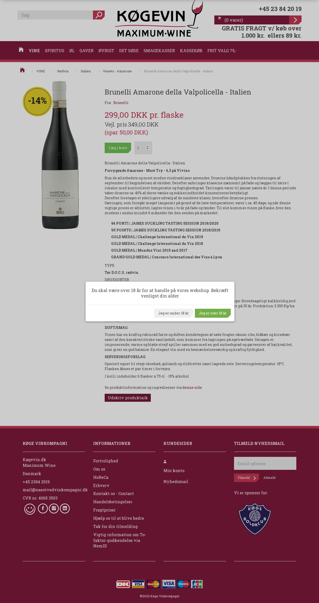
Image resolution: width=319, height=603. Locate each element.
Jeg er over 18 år (213, 313)
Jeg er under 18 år (173, 313)
